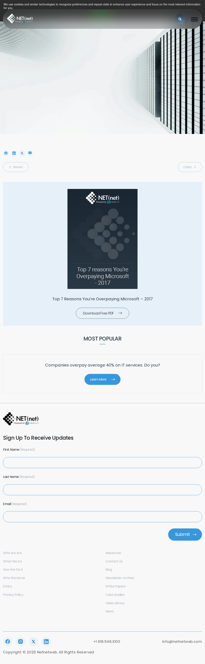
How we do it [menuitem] (13, 569)
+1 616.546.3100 (106, 641)
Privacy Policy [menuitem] (13, 594)
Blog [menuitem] (109, 569)
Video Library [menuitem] (115, 603)
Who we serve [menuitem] (14, 578)
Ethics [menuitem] (7, 586)
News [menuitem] (110, 611)
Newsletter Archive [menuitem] (120, 578)
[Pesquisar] (180, 19)
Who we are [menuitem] (12, 553)
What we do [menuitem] (12, 561)
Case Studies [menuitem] (115, 594)
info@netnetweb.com (182, 641)
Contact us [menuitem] (114, 561)
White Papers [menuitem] (116, 586)
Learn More (98, 379)
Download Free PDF (98, 313)
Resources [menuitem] (113, 553)
